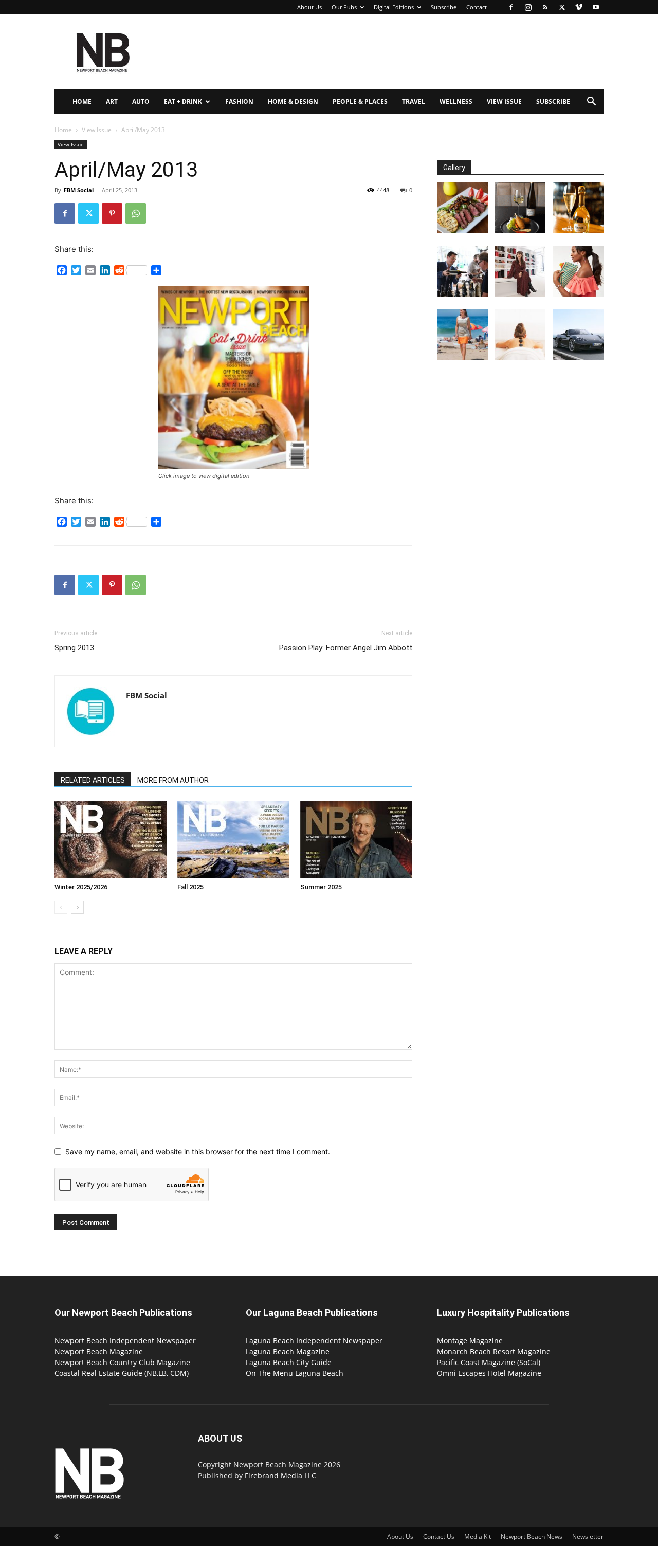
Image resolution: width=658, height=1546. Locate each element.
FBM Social (79, 190)
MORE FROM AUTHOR (173, 780)
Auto (141, 101)
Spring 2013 (74, 647)
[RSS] (545, 7)
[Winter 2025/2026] (110, 839)
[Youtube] (596, 7)
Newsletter (588, 1536)
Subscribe (443, 7)
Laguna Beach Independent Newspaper (314, 1341)
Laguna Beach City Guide (289, 1362)
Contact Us (438, 1536)
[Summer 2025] (356, 839)
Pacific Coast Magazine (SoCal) (488, 1362)
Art (112, 101)
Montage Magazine (470, 1341)
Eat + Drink (183, 101)
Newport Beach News (531, 1536)
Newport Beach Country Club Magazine (122, 1362)
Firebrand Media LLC (280, 1475)
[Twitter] (562, 7)
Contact (476, 7)
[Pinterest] (112, 213)
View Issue (504, 101)
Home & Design (293, 101)
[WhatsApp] (135, 213)
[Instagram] (528, 7)
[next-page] (77, 907)
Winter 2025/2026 (80, 887)
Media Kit (477, 1536)
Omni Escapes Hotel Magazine (489, 1373)
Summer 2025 (321, 887)
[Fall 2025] (233, 839)
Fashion (239, 101)
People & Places (360, 101)
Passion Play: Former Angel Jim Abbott (345, 647)
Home (82, 101)
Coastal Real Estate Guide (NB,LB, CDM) (121, 1373)
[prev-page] (60, 907)
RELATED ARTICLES (93, 780)
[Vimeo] (579, 7)
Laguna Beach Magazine (288, 1351)
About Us (309, 7)
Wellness (456, 101)
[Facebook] (511, 7)
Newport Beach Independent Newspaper (125, 1341)
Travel (413, 101)
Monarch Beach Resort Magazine (494, 1351)
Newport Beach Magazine (98, 1351)
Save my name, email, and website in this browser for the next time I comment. (197, 1151)
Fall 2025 (190, 887)
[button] (591, 102)
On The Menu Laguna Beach (294, 1373)
